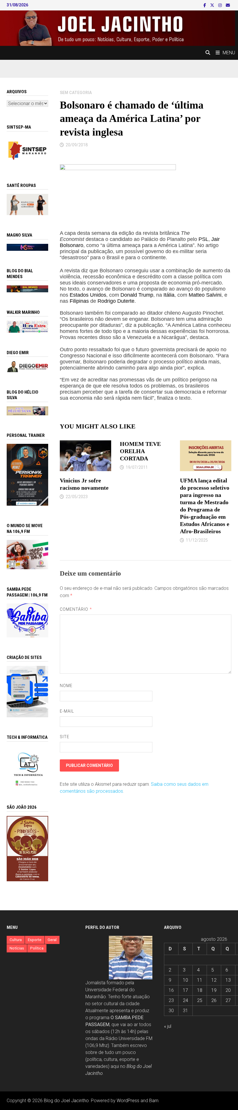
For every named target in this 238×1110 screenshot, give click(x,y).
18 (199, 990)
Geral (52, 940)
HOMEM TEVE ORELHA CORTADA (140, 451)
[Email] (227, 5)
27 (228, 1000)
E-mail (67, 711)
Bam (153, 1100)
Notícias (17, 948)
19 (214, 990)
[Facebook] (205, 5)
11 (199, 980)
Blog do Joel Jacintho (66, 1100)
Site (64, 736)
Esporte (35, 940)
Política (37, 948)
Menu (229, 52)
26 (214, 1000)
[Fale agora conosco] (27, 691)
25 (199, 1000)
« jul (167, 1026)
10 (185, 980)
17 (185, 990)
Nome (66, 685)
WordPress (128, 1100)
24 (185, 1000)
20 (228, 990)
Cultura (16, 940)
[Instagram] (220, 5)
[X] (213, 5)
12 (214, 980)
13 (228, 980)
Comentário (76, 609)
